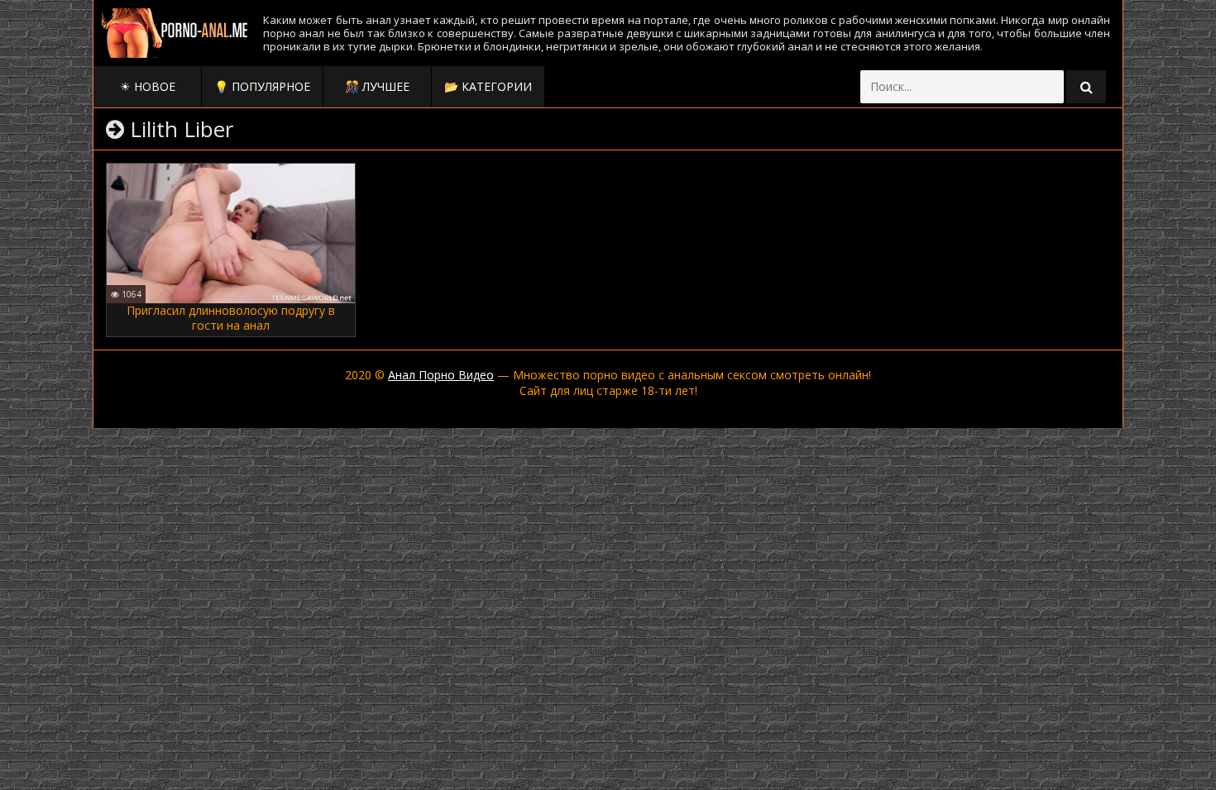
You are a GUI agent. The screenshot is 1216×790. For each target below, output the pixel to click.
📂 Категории (488, 86)
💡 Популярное (262, 86)
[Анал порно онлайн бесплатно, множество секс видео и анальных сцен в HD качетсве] (176, 33)
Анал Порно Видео (441, 375)
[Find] (1086, 86)
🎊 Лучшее (377, 86)
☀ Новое (147, 86)
